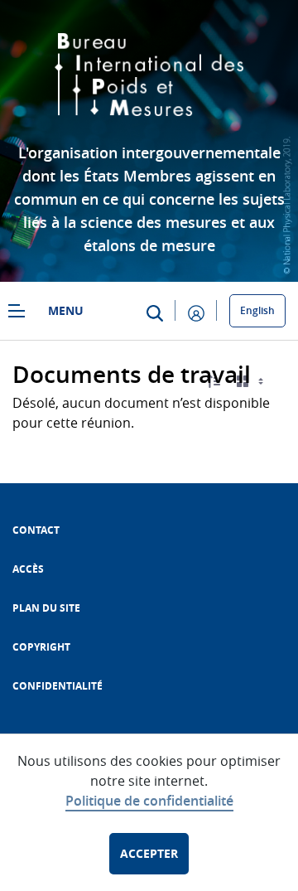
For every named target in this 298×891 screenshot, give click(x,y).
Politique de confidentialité (149, 801)
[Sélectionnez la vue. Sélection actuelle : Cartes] (251, 381)
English (257, 310)
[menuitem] (36, 530)
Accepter (149, 853)
